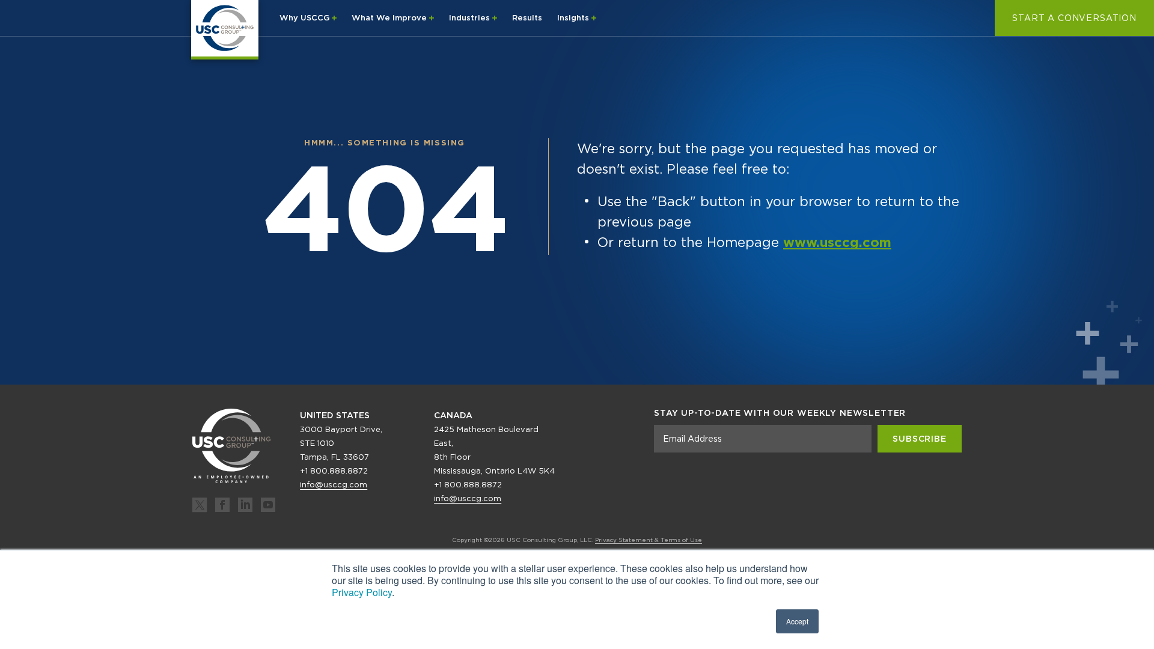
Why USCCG (305, 17)
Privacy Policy (362, 592)
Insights (574, 17)
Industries (470, 17)
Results (527, 17)
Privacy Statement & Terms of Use (648, 539)
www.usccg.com (837, 242)
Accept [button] (797, 621)
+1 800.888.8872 (334, 470)
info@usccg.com (333, 484)
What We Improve (390, 17)
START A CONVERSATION (1074, 18)
